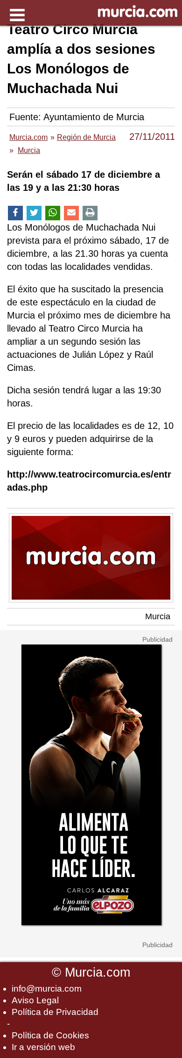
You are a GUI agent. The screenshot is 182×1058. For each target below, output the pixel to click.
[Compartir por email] (71, 213)
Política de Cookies (50, 1035)
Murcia (157, 616)
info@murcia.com (47, 988)
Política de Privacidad (55, 1012)
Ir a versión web (43, 1047)
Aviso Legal (35, 1000)
